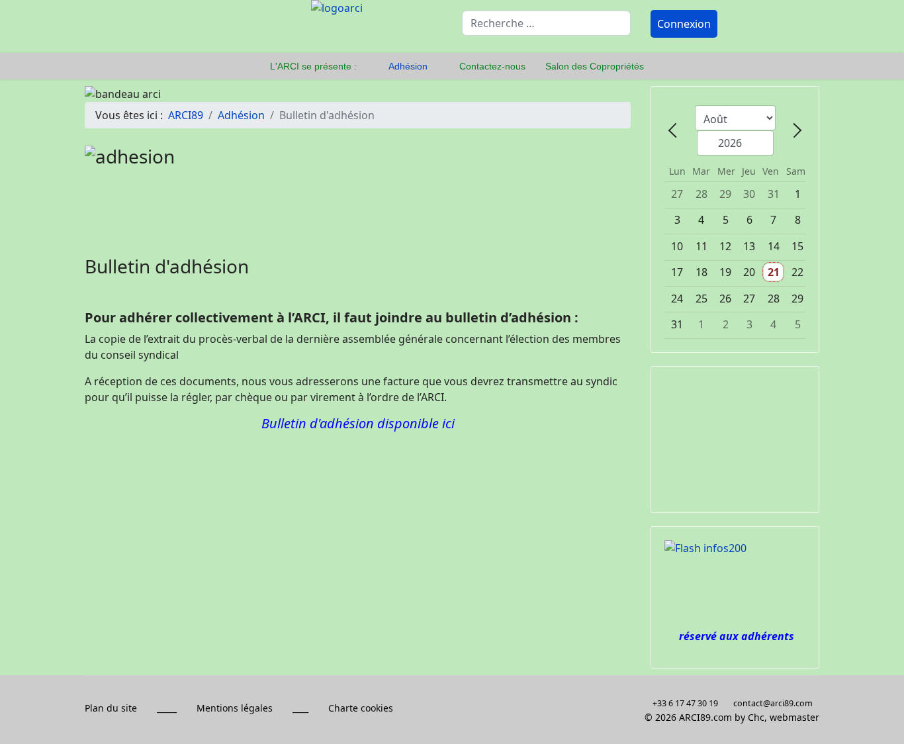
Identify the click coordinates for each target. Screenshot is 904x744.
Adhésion (408, 66)
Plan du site (111, 708)
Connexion (684, 24)
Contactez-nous (492, 66)
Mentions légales (235, 708)
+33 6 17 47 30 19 (685, 703)
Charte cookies (360, 708)
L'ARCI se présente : (313, 66)
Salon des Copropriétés (594, 66)
